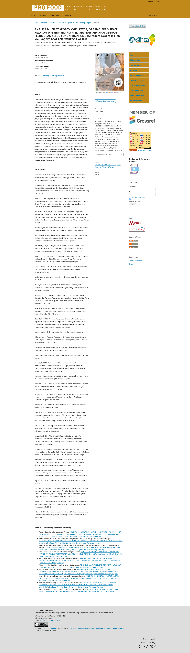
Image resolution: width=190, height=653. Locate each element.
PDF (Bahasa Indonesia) (106, 101)
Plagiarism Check (136, 80)
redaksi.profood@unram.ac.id (50, 620)
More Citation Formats (104, 154)
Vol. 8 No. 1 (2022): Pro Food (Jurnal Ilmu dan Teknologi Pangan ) (70, 23)
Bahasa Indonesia (135, 261)
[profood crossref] (142, 124)
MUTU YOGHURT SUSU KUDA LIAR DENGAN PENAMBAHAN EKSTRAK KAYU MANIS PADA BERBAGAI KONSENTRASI (75, 559)
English (131, 264)
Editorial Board (135, 60)
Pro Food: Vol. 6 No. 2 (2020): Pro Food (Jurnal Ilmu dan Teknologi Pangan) (76, 587)
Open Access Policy (137, 85)
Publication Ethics (137, 95)
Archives (43, 15)
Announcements (55, 15)
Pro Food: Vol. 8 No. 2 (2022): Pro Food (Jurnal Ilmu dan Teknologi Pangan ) (78, 567)
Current (34, 15)
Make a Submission (138, 26)
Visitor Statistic (136, 101)
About (67, 15)
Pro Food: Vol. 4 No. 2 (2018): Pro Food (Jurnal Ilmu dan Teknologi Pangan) (77, 550)
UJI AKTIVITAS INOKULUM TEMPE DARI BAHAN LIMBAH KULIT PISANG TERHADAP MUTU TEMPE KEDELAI (78, 590)
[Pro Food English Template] (134, 168)
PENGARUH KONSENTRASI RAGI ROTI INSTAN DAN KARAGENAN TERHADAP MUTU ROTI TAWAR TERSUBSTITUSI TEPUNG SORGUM (79, 553)
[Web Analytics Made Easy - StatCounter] (133, 150)
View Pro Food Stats (144, 150)
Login (157, 2)
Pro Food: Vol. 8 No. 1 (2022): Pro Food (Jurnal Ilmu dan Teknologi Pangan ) (74, 543)
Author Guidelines (137, 75)
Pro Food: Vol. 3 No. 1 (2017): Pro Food (103, 591)
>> (41, 595)
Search (154, 15)
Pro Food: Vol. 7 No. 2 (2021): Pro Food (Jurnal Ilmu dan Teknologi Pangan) (75, 536)
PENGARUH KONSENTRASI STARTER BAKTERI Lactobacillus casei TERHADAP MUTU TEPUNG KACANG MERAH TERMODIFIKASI (79, 577)
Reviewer (133, 70)
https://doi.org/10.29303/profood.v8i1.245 (53, 75)
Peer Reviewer (135, 65)
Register (150, 2)
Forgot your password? (137, 197)
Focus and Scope (136, 90)
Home (36, 23)
